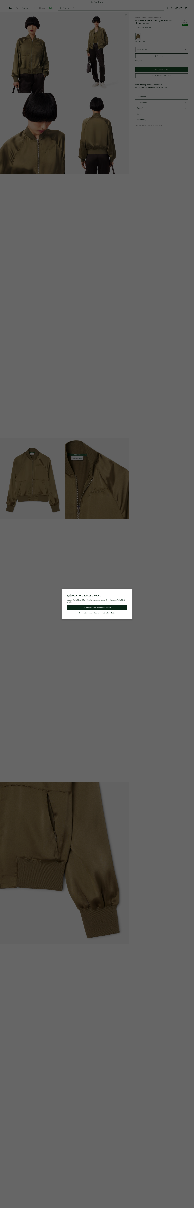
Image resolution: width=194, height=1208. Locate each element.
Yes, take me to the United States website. (97, 607)
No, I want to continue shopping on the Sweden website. (97, 613)
